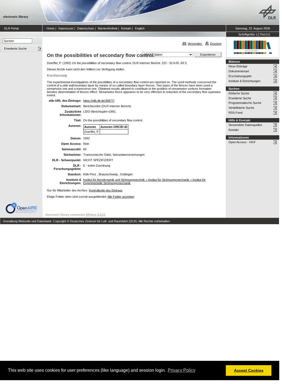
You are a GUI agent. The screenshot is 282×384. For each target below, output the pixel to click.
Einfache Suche (239, 93)
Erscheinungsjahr (240, 76)
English (140, 28)
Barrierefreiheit (107, 28)
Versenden (195, 43)
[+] (268, 34)
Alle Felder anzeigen (120, 196)
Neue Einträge (238, 66)
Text (263, 34)
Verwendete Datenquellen (245, 125)
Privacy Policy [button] (181, 370)
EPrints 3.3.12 (95, 214)
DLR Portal (11, 28)
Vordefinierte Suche (241, 107)
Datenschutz (85, 28)
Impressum (65, 28)
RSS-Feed (235, 112)
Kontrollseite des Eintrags (105, 190)
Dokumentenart (239, 71)
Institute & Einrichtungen (244, 81)
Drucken (215, 43)
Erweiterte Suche (240, 98)
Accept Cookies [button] (248, 370)
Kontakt (126, 28)
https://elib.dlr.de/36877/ (98, 100)
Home (51, 28)
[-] (257, 34)
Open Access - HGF (242, 142)
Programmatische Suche (245, 102)
